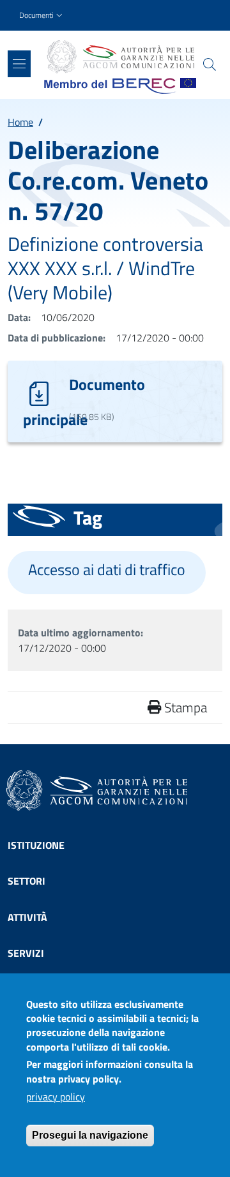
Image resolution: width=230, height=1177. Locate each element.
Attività (27, 917)
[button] (42, 15)
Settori (26, 880)
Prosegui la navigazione (90, 1135)
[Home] (120, 57)
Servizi (26, 953)
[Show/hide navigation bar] (19, 64)
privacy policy (55, 1096)
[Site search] (209, 64)
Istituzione (36, 845)
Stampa (184, 707)
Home (20, 122)
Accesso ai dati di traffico (106, 569)
